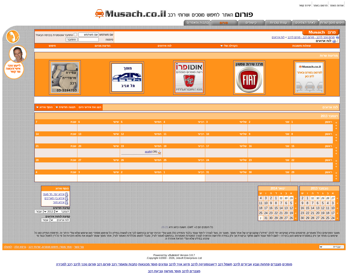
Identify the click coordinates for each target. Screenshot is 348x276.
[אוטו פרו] (189, 92)
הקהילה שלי (230, 45)
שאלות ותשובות (301, 45)
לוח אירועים (278, 37)
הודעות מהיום (102, 45)
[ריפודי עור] (65, 92)
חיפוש (52, 45)
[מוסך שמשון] (249, 92)
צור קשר (79, 246)
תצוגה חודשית (67, 107)
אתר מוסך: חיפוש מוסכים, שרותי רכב (50, 246)
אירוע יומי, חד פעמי (53, 194)
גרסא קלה (20, 246)
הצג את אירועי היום (90, 107)
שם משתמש (106, 34)
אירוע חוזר (58, 202)
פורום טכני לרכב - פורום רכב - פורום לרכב (311, 37)
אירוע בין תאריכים (54, 198)
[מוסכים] (309, 92)
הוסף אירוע (46, 107)
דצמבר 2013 (329, 116)
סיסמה (109, 39)
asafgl (148, 151)
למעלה (8, 246)
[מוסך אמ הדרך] (127, 90)
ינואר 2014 (278, 188)
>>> (336, 125)
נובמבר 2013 (319, 188)
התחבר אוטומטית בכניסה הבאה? (54, 35)
